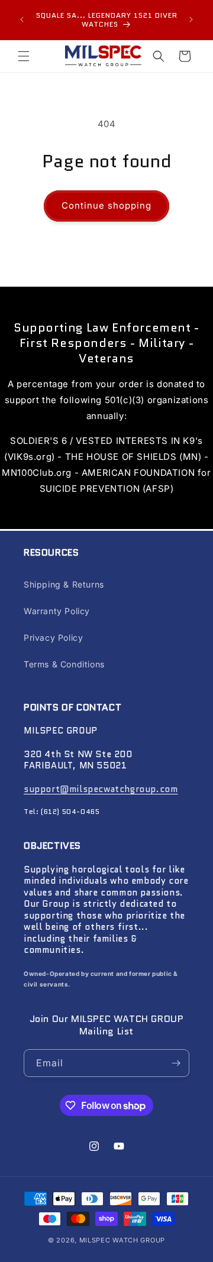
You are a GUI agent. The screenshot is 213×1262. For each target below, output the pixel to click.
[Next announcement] (191, 20)
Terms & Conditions (64, 664)
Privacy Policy (53, 637)
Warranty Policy (57, 611)
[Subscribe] (176, 1063)
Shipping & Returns (64, 584)
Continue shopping (106, 205)
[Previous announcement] (22, 20)
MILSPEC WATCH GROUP (122, 1240)
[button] (24, 56)
